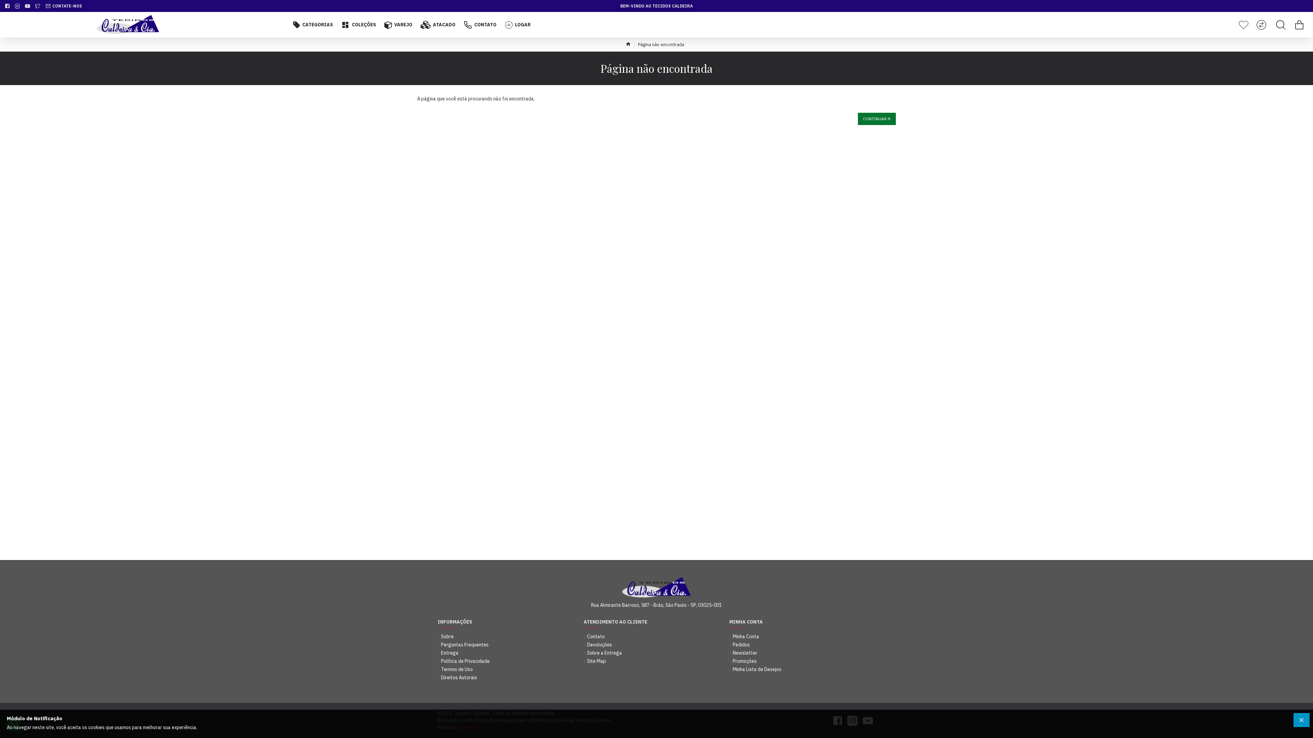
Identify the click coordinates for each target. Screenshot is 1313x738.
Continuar (875, 118)
